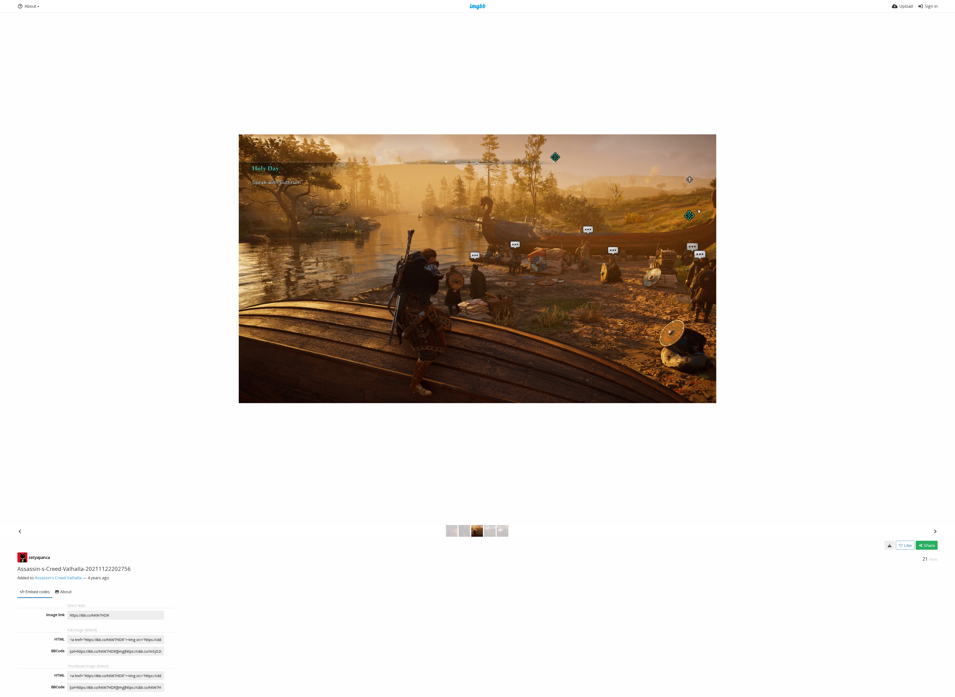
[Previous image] (20, 531)
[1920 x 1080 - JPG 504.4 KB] (890, 545)
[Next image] (935, 531)
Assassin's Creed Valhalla (58, 578)
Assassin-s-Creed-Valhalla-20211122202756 (74, 568)
